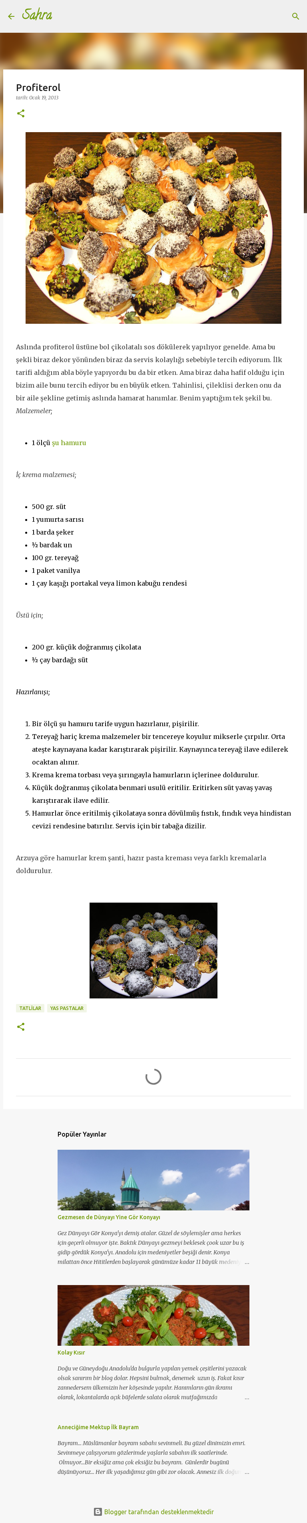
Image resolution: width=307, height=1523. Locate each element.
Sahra (37, 16)
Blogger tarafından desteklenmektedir (158, 1511)
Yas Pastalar (67, 1008)
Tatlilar (30, 1008)
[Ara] (63, 16)
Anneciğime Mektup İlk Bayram (98, 1427)
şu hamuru (69, 443)
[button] (21, 114)
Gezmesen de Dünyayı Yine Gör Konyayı (109, 1217)
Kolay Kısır (71, 1352)
